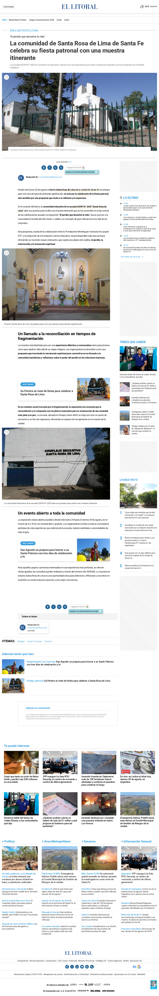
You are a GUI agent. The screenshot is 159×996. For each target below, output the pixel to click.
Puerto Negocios (115, 961)
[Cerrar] (96, 172)
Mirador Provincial (86, 961)
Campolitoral (22, 961)
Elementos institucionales (101, 974)
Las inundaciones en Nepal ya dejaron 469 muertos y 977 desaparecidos (139, 238)
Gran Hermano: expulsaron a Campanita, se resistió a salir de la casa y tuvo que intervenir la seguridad (139, 227)
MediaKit (141, 974)
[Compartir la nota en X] (49, 167)
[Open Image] (6, 77)
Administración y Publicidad (76, 974)
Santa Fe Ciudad (34, 641)
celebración (83, 194)
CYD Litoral (63, 961)
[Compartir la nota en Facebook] (44, 167)
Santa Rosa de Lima (66, 189)
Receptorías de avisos (53, 974)
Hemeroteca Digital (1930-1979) (28, 974)
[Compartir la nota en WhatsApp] (55, 167)
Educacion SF (136, 961)
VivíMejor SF (100, 961)
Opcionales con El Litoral (125, 974)
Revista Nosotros (37, 961)
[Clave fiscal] (153, 988)
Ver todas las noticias (130, 257)
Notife (126, 961)
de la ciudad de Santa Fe (87, 189)
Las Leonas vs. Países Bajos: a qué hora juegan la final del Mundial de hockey (140, 217)
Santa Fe (48, 641)
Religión (21, 641)
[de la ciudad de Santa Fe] (99, 189)
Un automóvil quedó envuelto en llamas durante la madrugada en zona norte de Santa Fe (139, 248)
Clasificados (51, 961)
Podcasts (73, 961)
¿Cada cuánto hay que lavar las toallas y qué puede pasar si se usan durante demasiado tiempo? (140, 206)
